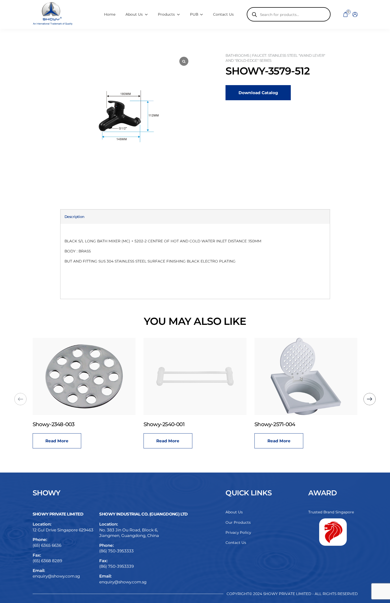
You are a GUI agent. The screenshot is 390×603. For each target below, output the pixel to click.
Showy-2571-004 (274, 424)
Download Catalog (258, 92)
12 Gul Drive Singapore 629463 (63, 529)
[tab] (74, 217)
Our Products (238, 522)
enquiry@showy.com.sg (56, 576)
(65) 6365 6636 (47, 545)
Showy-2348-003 (54, 424)
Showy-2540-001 (164, 424)
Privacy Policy (238, 532)
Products (166, 14)
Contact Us (223, 14)
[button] (369, 399)
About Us (234, 512)
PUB (194, 14)
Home (109, 14)
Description (74, 217)
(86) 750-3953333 (116, 550)
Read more (56, 440)
